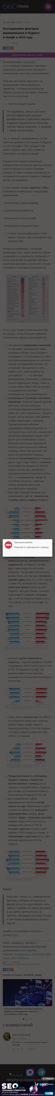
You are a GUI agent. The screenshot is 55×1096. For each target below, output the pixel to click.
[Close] (52, 539)
